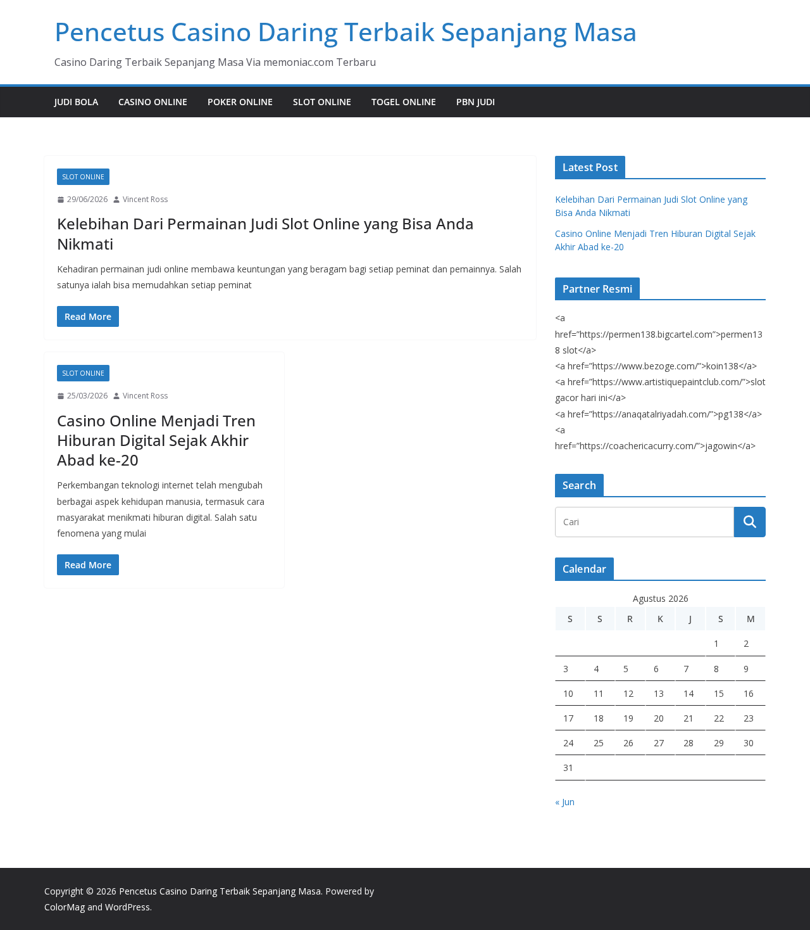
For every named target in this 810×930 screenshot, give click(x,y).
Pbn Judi (475, 102)
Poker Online (240, 102)
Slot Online (322, 102)
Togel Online (403, 102)
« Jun (565, 802)
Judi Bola (76, 102)
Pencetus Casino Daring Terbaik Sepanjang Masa (345, 31)
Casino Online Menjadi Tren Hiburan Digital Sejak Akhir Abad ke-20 (156, 440)
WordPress (127, 907)
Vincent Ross (145, 199)
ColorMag (64, 907)
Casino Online (152, 102)
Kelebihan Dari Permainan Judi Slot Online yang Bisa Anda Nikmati (265, 233)
